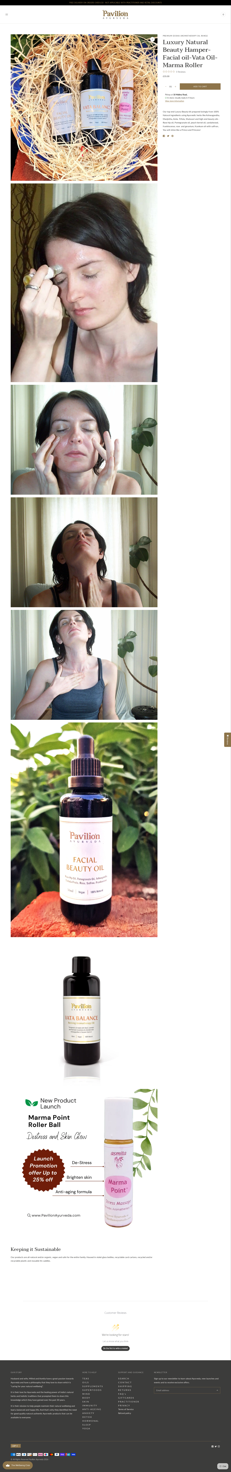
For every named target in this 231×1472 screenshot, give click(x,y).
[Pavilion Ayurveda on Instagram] (219, 1446)
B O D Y (86, 1397)
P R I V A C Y (124, 1405)
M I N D (86, 1394)
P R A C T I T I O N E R (128, 1401)
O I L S (85, 1382)
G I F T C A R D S (126, 1397)
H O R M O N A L (90, 1421)
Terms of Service (126, 1409)
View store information (174, 101)
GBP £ (15, 1445)
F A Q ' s (122, 1394)
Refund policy (124, 1413)
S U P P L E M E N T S (92, 1386)
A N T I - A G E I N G (91, 1409)
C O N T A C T (124, 1382)
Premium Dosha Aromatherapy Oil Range (185, 36)
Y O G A (86, 1428)
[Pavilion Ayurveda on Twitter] (216, 1446)
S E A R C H (123, 1378)
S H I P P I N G (125, 1386)
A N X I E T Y (88, 1413)
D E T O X (87, 1417)
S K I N (85, 1401)
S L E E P (86, 1424)
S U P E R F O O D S (91, 1390)
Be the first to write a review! (115, 1348)
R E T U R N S (124, 1390)
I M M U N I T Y (89, 1405)
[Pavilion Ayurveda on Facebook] (213, 1446)
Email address (162, 1387)
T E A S (85, 1378)
